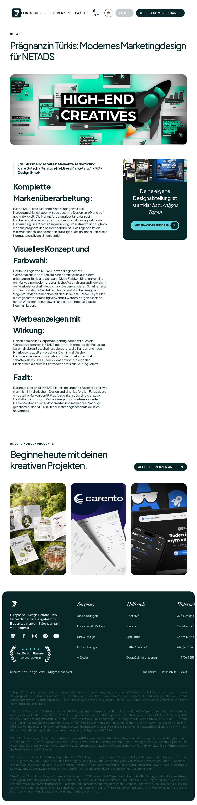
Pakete (81, 13)
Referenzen (59, 13)
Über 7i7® (97, 13)
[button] (108, 13)
